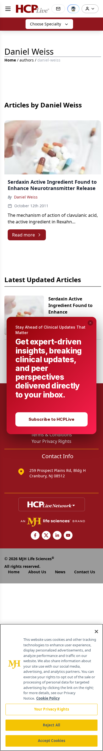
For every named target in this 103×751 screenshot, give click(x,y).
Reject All (51, 725)
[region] (51, 687)
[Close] (96, 632)
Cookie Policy (48, 698)
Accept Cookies (51, 740)
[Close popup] (90, 323)
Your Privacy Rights (51, 709)
